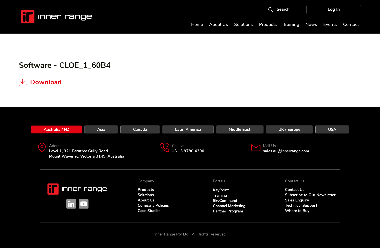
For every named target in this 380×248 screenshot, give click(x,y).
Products (146, 189)
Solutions (146, 195)
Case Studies (149, 210)
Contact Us (295, 189)
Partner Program (228, 211)
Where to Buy (297, 210)
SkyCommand (225, 200)
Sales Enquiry (297, 200)
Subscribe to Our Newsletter (310, 195)
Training (220, 195)
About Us (146, 200)
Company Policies (153, 205)
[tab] (56, 129)
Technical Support (301, 205)
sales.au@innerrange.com (286, 151)
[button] (330, 24)
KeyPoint (221, 190)
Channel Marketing (229, 205)
